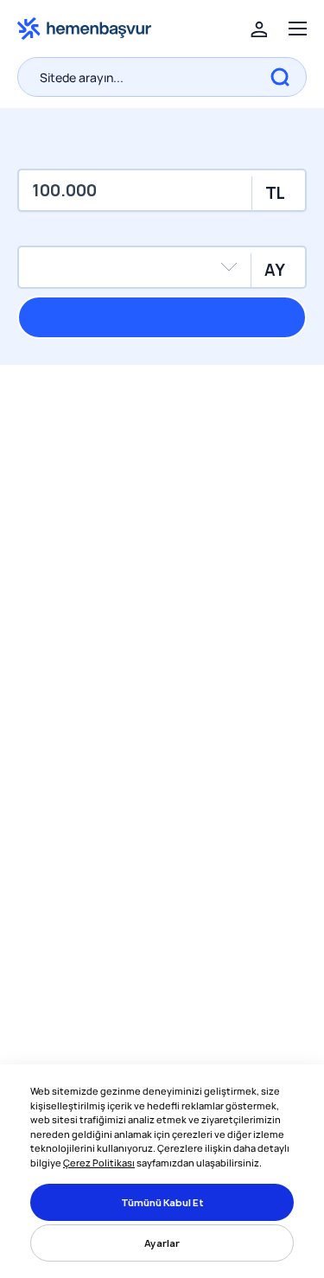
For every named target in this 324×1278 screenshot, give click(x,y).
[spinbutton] (162, 190)
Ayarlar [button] (162, 1242)
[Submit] (279, 76)
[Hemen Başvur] (84, 27)
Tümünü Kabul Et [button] (162, 1202)
